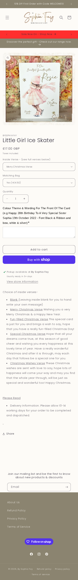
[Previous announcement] (7, 4)
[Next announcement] (71, 4)
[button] (7, 18)
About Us (13, 502)
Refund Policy (16, 510)
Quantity (8, 191)
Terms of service (41, 574)
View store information (22, 281)
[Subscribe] (67, 487)
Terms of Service (18, 527)
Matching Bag (11, 175)
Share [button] (10, 433)
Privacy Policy (16, 518)
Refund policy (44, 569)
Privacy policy (62, 569)
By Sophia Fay (25, 569)
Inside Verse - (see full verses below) (26, 159)
